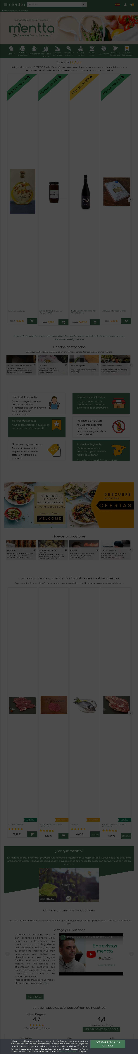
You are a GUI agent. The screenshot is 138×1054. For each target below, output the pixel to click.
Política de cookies (68, 1052)
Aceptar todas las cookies (108, 1044)
